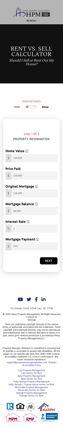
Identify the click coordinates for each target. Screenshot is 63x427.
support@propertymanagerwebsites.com (27, 362)
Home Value (15, 151)
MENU (32, 20)
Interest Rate (16, 222)
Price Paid (13, 169)
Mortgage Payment (21, 239)
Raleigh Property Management (31, 393)
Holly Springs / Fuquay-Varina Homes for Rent (31, 384)
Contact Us (31, 317)
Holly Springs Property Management (31, 381)
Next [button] (48, 261)
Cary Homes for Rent (31, 373)
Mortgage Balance (20, 204)
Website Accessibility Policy (39, 364)
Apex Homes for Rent (31, 378)
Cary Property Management (31, 370)
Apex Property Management (31, 376)
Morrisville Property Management (31, 387)
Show (45, 107)
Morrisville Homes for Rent (31, 390)
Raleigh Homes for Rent (31, 395)
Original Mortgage (20, 186)
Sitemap (32, 320)
